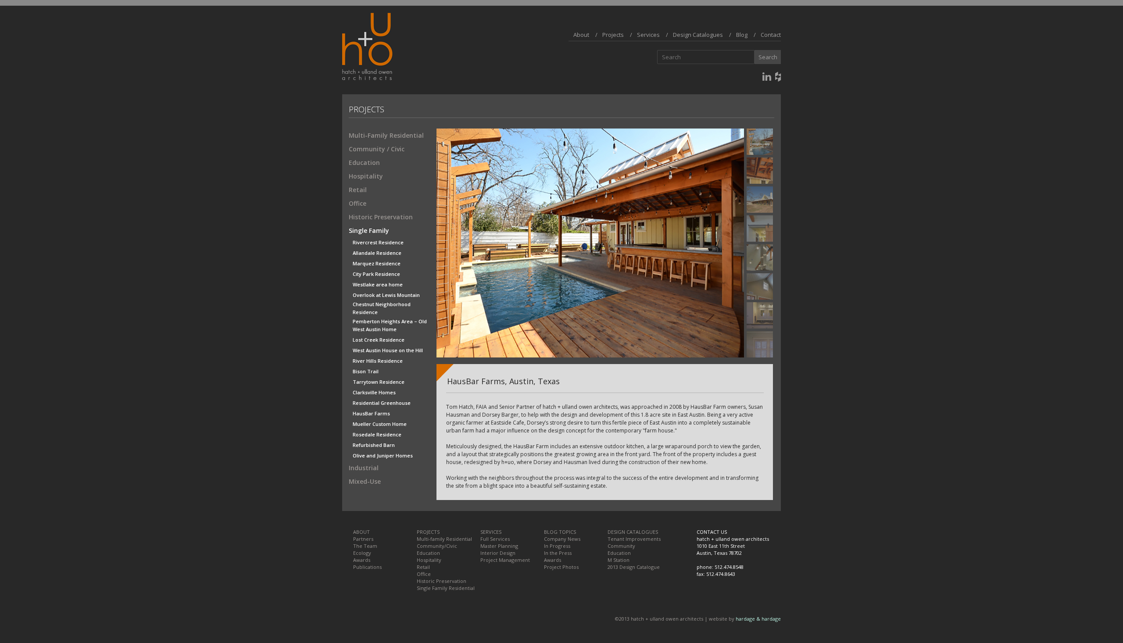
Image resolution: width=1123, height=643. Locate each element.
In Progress (557, 546)
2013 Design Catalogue (634, 567)
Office (357, 203)
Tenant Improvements (634, 539)
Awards (361, 560)
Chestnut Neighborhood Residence (382, 304)
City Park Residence (376, 274)
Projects (613, 35)
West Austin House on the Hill (388, 350)
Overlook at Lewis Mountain (386, 295)
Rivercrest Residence (378, 242)
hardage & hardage (758, 618)
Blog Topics (560, 532)
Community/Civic (437, 546)
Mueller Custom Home (380, 424)
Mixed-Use (365, 481)
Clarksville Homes (374, 392)
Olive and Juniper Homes (383, 455)
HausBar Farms (371, 413)
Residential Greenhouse (382, 403)
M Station (618, 560)
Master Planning (499, 546)
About (581, 35)
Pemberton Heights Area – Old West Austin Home (390, 321)
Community (621, 546)
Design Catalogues (698, 35)
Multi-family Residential (444, 539)
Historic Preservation (381, 217)
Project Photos (561, 567)
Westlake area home (378, 284)
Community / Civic (376, 149)
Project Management (505, 560)
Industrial (364, 468)
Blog (741, 35)
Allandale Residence (377, 253)
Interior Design (497, 553)
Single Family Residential (446, 588)
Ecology (362, 553)
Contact (771, 35)
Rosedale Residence (377, 434)
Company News (562, 539)
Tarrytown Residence (378, 382)
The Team (365, 546)
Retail (358, 190)
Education (364, 162)
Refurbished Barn (374, 445)
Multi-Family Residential (386, 135)
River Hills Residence (378, 360)
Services (648, 35)
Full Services (495, 539)
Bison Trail (366, 371)
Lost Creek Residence (378, 339)
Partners (363, 539)
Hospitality (366, 176)
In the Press (558, 553)
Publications (367, 567)
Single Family (369, 230)
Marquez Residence (377, 263)
